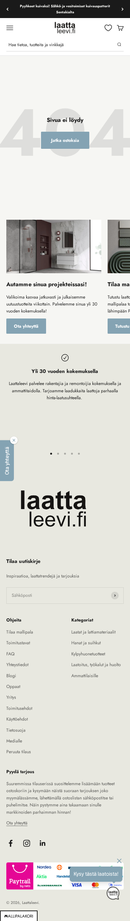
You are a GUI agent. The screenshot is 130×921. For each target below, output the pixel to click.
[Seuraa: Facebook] (10, 843)
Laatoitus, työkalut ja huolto (96, 664)
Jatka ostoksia (65, 140)
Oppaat (13, 686)
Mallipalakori (18, 916)
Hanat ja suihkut (86, 643)
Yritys (11, 697)
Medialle (14, 741)
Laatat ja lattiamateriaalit (93, 632)
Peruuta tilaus (18, 751)
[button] (7, 460)
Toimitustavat (18, 643)
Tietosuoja (16, 730)
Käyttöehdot (17, 719)
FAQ (10, 654)
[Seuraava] (122, 9)
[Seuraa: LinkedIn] (42, 843)
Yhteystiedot (17, 664)
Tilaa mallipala (19, 632)
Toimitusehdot (19, 708)
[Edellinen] (7, 9)
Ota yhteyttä (26, 326)
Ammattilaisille (84, 675)
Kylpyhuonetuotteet (88, 654)
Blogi (11, 675)
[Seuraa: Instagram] (26, 843)
